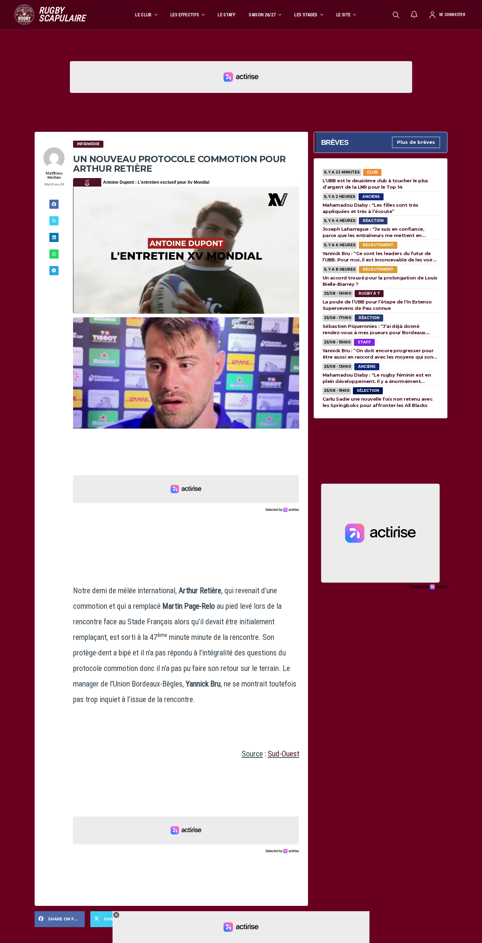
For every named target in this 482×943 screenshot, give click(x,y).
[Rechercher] (396, 14)
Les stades (305, 14)
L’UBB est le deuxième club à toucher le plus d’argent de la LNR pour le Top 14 (375, 184)
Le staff (226, 14)
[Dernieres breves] (414, 14)
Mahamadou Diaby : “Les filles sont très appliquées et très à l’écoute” (370, 208)
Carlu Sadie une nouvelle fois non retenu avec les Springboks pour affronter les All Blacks (378, 402)
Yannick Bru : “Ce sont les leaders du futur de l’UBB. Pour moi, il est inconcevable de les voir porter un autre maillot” (378, 257)
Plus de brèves (416, 142)
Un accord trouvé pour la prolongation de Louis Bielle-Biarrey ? (380, 281)
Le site (343, 14)
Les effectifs (184, 14)
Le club (143, 14)
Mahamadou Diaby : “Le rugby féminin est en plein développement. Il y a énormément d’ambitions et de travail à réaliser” (377, 378)
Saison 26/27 (262, 14)
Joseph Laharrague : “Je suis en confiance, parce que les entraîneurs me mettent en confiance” (373, 232)
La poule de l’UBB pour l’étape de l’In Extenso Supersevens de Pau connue (377, 305)
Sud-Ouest (283, 753)
